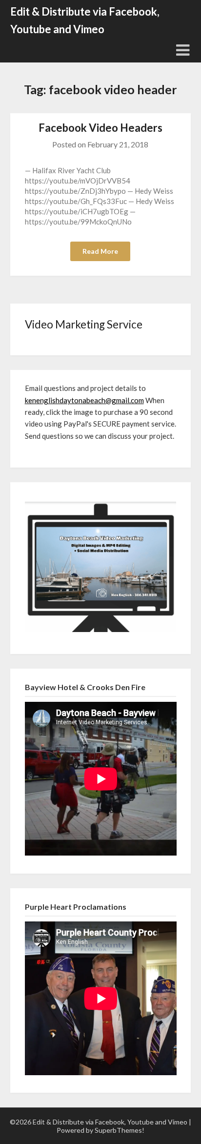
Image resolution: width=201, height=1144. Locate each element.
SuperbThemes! (119, 1130)
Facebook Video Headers (100, 127)
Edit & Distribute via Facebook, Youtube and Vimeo (85, 20)
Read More (100, 251)
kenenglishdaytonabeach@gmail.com (84, 400)
